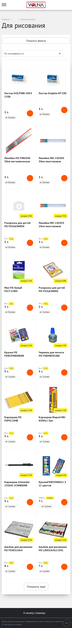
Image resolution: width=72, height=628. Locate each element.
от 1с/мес (45, 312)
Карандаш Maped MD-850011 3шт (52, 419)
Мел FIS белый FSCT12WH (13, 289)
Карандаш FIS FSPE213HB (12, 419)
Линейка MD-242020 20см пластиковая (51, 224)
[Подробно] (66, 53)
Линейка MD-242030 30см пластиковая (51, 159)
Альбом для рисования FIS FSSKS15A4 (18, 548)
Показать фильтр (36, 40)
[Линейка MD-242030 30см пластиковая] (53, 141)
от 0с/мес (10, 117)
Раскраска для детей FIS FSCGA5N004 (17, 224)
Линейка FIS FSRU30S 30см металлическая (17, 159)
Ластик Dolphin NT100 (52, 93)
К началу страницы (34, 612)
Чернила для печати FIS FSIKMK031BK (51, 354)
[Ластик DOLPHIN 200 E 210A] (18, 76)
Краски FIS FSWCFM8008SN (14, 354)
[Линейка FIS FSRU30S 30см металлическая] (18, 141)
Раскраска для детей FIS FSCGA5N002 (52, 289)
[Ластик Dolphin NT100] (53, 76)
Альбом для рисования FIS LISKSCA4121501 (53, 548)
